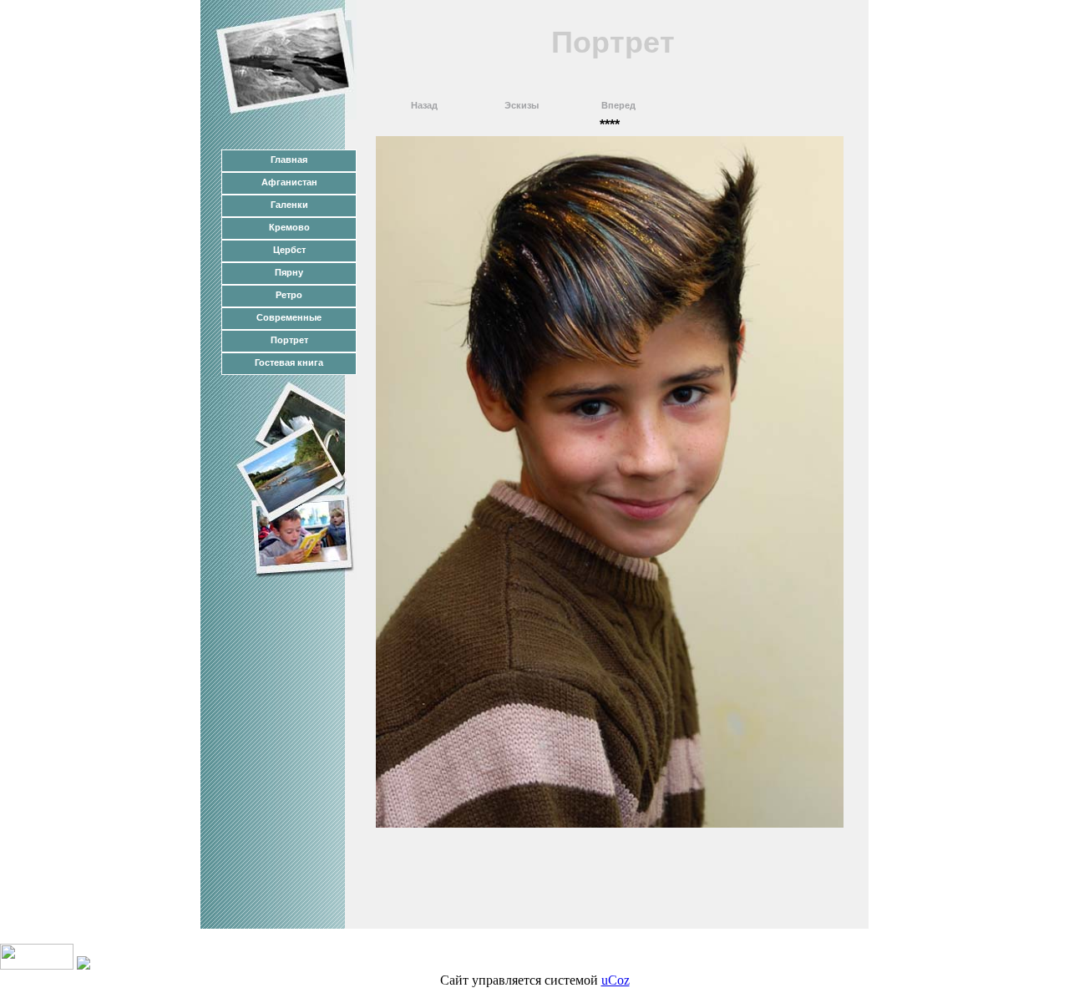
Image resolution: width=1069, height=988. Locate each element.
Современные (289, 317)
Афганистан (289, 182)
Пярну (289, 272)
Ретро (289, 295)
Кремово (289, 227)
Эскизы (521, 105)
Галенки (289, 205)
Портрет (289, 340)
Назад (424, 105)
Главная (289, 160)
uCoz (615, 980)
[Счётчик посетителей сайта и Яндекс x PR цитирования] (36, 965)
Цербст (289, 250)
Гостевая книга (289, 362)
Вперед (618, 105)
